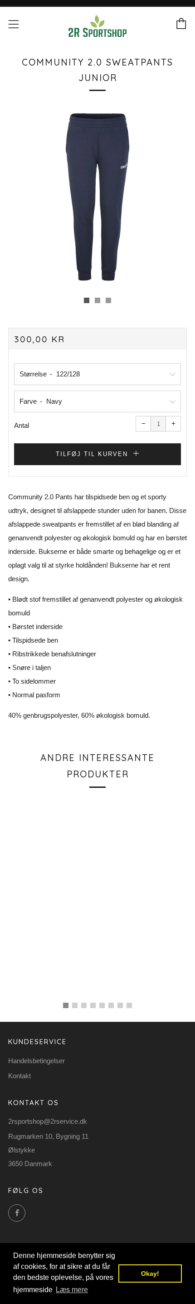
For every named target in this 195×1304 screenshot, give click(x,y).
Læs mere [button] (72, 1290)
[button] (86, 300)
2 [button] (75, 1005)
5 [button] (102, 1005)
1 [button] (65, 1005)
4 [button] (93, 1005)
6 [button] (111, 1005)
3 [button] (84, 1005)
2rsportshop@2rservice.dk (47, 1121)
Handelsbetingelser (36, 1061)
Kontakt (19, 1076)
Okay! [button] (150, 1273)
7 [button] (120, 1005)
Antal (21, 425)
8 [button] (129, 1005)
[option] (97, 197)
